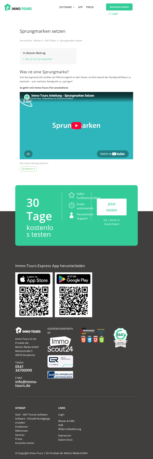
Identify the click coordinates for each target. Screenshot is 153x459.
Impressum (64, 435)
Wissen (38, 40)
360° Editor (51, 40)
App (80, 7)
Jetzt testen (111, 206)
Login (115, 13)
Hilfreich (29, 169)
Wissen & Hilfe (66, 421)
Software (65, 7)
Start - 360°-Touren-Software (31, 414)
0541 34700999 (23, 368)
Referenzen (21, 430)
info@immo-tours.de (26, 383)
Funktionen (21, 426)
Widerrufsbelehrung (69, 429)
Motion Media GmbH (76, 453)
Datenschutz (65, 439)
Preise (90, 7)
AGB (60, 425)
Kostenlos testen (119, 7)
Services (20, 435)
